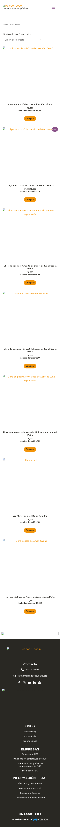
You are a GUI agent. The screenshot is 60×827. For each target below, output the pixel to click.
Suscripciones (30, 741)
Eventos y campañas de (30, 763)
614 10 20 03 (32, 669)
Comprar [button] (30, 118)
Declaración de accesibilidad (30, 797)
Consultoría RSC (30, 754)
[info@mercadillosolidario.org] (14, 675)
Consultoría (30, 736)
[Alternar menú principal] (53, 7)
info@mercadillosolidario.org (32, 675)
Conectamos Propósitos (15, 8)
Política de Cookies (30, 793)
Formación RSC (30, 770)
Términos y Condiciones (30, 783)
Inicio (5, 25)
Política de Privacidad (30, 788)
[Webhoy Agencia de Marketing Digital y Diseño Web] (40, 819)
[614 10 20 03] (22, 669)
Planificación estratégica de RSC (30, 758)
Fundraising (30, 731)
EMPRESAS (30, 749)
